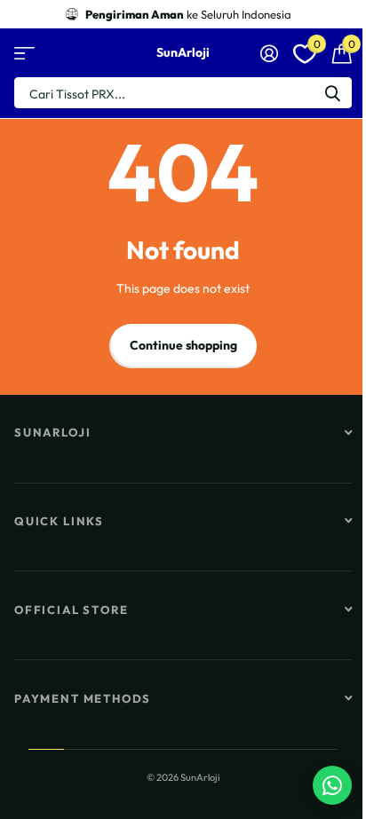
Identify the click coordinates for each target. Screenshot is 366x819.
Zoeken (332, 92)
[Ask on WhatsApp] (332, 785)
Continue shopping (183, 345)
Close (183, 433)
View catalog (24, 52)
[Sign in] (268, 53)
